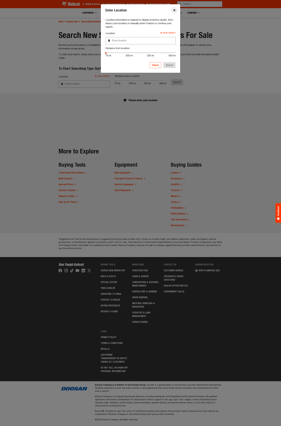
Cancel (155, 65)
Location (110, 33)
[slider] (105, 53)
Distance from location (118, 48)
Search (169, 65)
